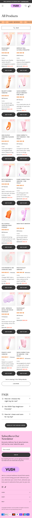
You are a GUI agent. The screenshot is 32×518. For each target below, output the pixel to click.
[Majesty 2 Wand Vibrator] (8, 82)
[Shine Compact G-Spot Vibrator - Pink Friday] (23, 126)
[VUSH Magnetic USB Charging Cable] (8, 259)
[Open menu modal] (2, 6)
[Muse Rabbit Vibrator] (8, 39)
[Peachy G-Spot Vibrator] (8, 343)
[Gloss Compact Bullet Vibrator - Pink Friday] (23, 82)
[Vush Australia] (16, 5)
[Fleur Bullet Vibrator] (23, 299)
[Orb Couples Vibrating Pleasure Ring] (8, 126)
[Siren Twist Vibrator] (23, 214)
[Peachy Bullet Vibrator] (23, 259)
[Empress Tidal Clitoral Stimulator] (23, 39)
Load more (16, 383)
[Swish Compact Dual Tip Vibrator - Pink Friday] (23, 343)
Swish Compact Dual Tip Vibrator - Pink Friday (23, 354)
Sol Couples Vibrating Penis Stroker (6, 225)
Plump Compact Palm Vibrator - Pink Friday (23, 181)
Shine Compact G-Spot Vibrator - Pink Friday (23, 136)
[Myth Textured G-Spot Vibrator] (8, 170)
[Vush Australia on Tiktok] (5, 487)
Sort (17, 28)
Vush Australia (15, 507)
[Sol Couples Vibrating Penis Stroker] (8, 214)
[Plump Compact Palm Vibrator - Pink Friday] (23, 170)
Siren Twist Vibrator (23, 223)
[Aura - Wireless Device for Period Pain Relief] (8, 299)
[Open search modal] (25, 6)
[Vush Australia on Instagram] (3, 487)
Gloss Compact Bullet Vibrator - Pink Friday (22, 92)
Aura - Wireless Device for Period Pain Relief (7, 309)
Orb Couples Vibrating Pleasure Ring (8, 136)
